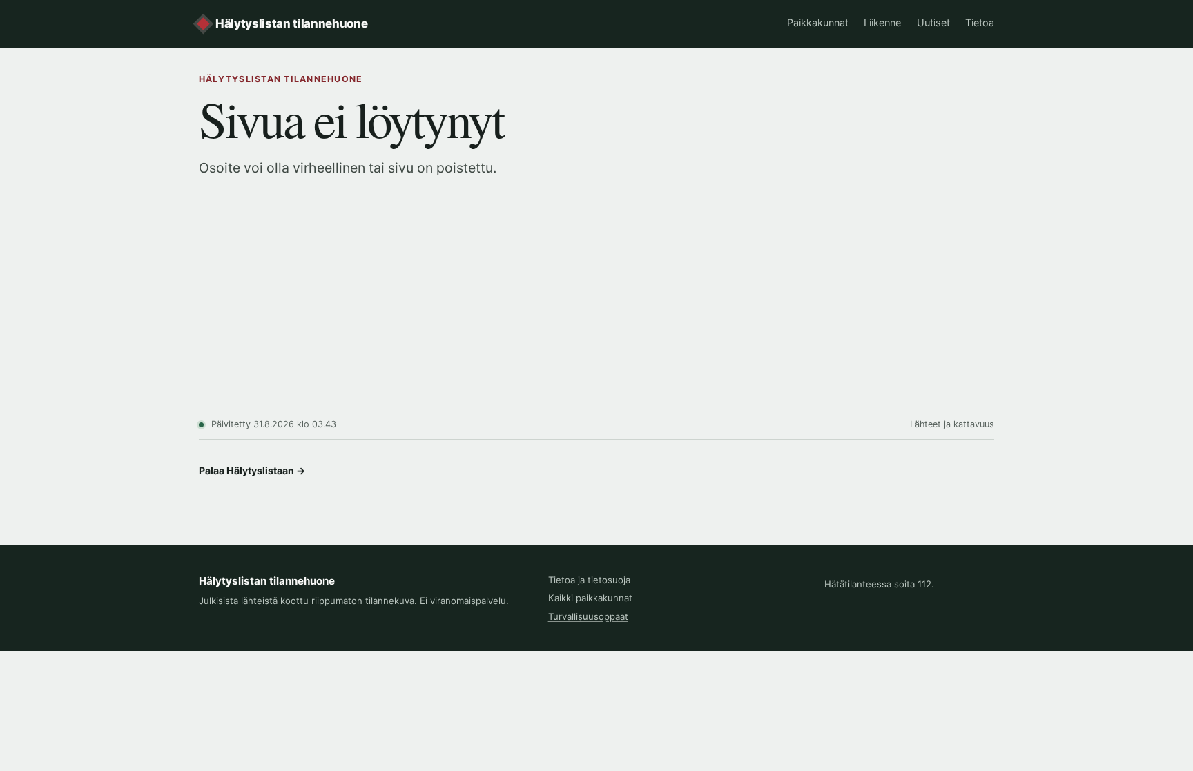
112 (924, 583)
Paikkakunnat (817, 22)
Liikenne (882, 22)
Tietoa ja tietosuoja (589, 579)
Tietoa (979, 22)
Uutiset (933, 22)
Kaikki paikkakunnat (590, 597)
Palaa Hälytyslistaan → (252, 470)
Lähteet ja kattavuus (952, 424)
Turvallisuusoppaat (588, 616)
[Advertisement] (596, 305)
